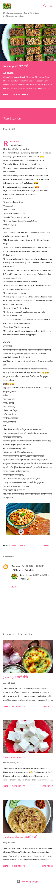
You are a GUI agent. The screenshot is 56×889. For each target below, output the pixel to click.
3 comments (18, 786)
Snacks (22, 545)
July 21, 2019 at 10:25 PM (33, 566)
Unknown (15, 566)
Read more (47, 706)
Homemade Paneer (14, 757)
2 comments (18, 706)
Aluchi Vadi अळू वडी (15, 66)
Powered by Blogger (29, 881)
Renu (22, 575)
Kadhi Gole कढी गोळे (15, 677)
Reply (14, 586)
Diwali (14, 545)
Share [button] (6, 95)
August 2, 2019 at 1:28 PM (37, 575)
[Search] (44, 4)
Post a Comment (21, 95)
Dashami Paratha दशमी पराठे (20, 837)
